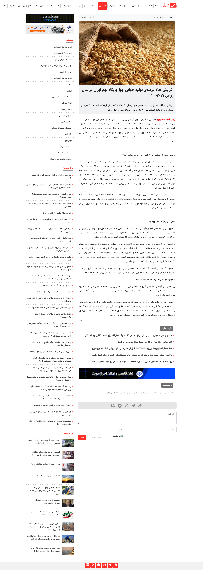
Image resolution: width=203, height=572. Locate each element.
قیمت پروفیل (66, 109)
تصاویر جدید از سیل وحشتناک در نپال (45, 464)
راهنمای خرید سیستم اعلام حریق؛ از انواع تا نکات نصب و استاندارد (48, 300)
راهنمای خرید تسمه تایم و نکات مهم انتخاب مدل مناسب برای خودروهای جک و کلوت (51, 397)
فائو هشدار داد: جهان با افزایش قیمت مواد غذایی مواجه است (145, 342)
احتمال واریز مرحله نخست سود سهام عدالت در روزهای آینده (45, 513)
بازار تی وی (22, 5)
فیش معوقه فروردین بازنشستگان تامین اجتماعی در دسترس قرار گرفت (44, 442)
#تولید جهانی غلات (148, 393)
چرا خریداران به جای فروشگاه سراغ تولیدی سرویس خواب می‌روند (50, 413)
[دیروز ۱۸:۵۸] (68, 478)
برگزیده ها (68, 168)
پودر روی (68, 140)
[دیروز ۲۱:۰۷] (68, 467)
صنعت (94, 5)
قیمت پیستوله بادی (64, 153)
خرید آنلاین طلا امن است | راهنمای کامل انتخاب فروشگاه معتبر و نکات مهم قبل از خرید (51, 369)
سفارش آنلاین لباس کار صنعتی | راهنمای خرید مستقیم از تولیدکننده (49, 268)
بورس (79, 5)
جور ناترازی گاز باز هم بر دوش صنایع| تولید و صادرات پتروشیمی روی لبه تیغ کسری (43, 538)
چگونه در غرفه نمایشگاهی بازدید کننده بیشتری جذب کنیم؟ (50, 259)
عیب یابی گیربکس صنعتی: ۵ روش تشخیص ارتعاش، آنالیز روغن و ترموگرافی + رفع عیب (49, 334)
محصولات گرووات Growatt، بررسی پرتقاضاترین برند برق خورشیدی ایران (50, 423)
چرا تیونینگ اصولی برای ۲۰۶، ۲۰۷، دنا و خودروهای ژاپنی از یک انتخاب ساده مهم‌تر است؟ (51, 388)
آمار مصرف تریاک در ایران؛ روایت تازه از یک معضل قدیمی (51, 177)
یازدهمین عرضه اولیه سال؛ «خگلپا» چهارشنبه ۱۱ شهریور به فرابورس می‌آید (45, 454)
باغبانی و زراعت (158, 17)
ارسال (82, 437)
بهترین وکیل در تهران (63, 53)
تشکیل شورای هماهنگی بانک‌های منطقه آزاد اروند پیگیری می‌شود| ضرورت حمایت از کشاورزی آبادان (44, 526)
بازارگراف (12, 5)
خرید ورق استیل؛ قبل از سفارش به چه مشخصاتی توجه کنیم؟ (49, 221)
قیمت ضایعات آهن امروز (61, 97)
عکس (4, 5)
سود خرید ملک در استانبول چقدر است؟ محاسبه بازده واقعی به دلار (49, 230)
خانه (156, 5)
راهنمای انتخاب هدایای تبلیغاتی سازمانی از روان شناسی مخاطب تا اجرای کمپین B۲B (48, 186)
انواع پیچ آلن (66, 103)
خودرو (86, 5)
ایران (133, 5)
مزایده (69, 84)
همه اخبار (148, 5)
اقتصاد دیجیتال (115, 5)
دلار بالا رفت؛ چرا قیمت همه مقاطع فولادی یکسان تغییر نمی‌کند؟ (51, 196)
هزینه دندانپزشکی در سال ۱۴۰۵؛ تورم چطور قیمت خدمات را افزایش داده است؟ (51, 277)
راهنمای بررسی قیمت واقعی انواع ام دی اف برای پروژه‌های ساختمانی (51, 344)
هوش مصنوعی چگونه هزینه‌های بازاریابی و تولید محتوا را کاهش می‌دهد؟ (49, 378)
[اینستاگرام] (104, 565)
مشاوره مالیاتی (66, 146)
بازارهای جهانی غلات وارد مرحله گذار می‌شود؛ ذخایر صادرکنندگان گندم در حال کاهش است (132, 355)
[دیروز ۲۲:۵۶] (68, 455)
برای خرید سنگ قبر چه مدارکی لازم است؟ (54, 291)
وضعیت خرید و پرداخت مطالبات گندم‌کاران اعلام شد (47, 502)
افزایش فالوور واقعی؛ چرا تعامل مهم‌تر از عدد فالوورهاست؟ (53, 316)
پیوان (69, 90)
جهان (140, 5)
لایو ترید (68, 134)
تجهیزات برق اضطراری (63, 47)
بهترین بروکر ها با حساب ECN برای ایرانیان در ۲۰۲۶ (50, 351)
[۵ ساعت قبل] (68, 490)
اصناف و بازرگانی (68, 5)
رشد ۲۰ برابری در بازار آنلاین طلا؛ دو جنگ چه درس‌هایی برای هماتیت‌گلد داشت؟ (49, 325)
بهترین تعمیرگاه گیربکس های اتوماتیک (56, 65)
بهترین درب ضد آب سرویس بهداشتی (56, 285)
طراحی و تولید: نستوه (101, 569)
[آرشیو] (87, 565)
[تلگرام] (99, 565)
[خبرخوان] (93, 565)
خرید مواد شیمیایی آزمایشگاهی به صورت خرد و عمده (49, 307)
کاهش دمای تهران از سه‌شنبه (48, 475)
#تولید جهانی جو (166, 393)
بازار (173, 119)
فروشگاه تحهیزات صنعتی (62, 128)
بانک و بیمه (55, 5)
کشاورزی (102, 5)
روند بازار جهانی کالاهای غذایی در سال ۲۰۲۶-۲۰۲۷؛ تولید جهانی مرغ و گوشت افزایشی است (131, 362)
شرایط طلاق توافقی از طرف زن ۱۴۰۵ (57, 213)
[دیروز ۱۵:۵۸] (68, 443)
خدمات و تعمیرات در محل (61, 159)
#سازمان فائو (112, 393)
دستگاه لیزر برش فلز (63, 59)
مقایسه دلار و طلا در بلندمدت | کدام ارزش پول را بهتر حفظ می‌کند (49, 205)
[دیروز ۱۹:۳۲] (68, 551)
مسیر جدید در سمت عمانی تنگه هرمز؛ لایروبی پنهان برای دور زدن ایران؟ (45, 550)
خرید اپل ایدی (66, 72)
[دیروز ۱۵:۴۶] (68, 526)
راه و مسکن (33, 5)
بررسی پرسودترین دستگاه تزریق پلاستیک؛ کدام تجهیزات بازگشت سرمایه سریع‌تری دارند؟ (52, 360)
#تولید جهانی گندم (129, 393)
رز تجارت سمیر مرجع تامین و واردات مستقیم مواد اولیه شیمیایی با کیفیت (49, 249)
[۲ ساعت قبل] (68, 539)
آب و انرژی (44, 5)
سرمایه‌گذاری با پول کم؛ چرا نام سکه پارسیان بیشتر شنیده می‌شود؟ (50, 240)
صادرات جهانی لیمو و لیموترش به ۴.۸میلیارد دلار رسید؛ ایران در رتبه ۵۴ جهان (45, 490)
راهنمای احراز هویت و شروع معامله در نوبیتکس (52, 405)
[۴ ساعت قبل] (68, 503)
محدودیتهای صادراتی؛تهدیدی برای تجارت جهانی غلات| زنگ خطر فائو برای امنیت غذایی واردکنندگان (128, 335)
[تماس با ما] (110, 565)
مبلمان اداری (66, 121)
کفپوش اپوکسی (65, 115)
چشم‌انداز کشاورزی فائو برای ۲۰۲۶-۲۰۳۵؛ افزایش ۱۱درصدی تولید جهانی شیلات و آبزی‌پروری (132, 348)
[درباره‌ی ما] (116, 565)
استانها (126, 5)
